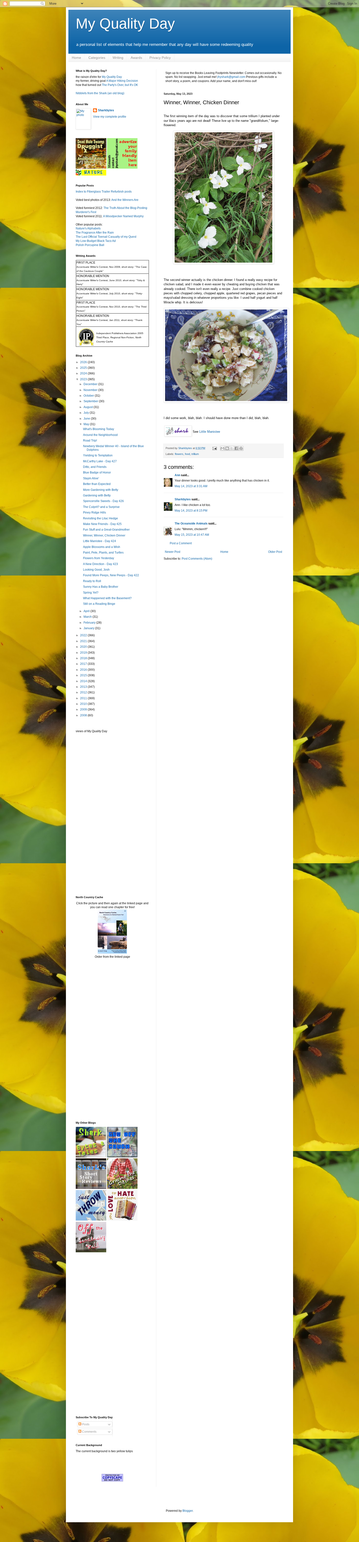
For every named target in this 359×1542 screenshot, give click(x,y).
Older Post (275, 552)
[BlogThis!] (227, 448)
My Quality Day (125, 23)
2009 (84, 709)
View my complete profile (109, 116)
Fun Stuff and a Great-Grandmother (106, 529)
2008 (84, 715)
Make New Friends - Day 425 (102, 524)
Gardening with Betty (97, 495)
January (89, 628)
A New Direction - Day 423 (100, 564)
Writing (118, 58)
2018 (84, 658)
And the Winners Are (124, 200)
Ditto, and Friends (94, 467)
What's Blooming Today (98, 429)
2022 (84, 635)
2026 (84, 362)
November (91, 390)
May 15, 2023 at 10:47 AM (192, 534)
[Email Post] (214, 448)
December (91, 384)
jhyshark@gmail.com (231, 77)
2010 (84, 704)
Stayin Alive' (91, 478)
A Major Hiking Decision (122, 80)
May (87, 424)
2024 (84, 373)
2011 (84, 698)
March (88, 616)
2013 (84, 687)
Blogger (187, 1510)
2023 (84, 379)
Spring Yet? (90, 592)
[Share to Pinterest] (241, 448)
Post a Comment (181, 543)
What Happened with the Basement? (107, 598)
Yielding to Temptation (98, 455)
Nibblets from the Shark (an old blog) (100, 93)
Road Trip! (90, 440)
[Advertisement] (90, 814)
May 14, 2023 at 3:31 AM (191, 486)
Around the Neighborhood (100, 435)
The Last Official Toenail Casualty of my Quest (106, 236)
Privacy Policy (160, 58)
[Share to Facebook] (236, 448)
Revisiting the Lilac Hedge (100, 518)
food (187, 453)
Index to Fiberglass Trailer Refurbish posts (104, 191)
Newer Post (172, 552)
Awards (136, 58)
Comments (88, 1431)
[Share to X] (231, 448)
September (91, 401)
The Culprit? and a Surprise (101, 507)
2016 (84, 669)
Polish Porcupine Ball (90, 245)
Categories (96, 58)
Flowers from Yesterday (98, 558)
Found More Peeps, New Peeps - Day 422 (111, 575)
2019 (84, 652)
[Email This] (222, 448)
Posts (85, 1424)
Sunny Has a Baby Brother (100, 586)
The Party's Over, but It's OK (120, 85)
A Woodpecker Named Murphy (123, 216)
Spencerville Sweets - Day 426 (103, 501)
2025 (84, 368)
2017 (84, 664)
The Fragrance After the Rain (95, 232)
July (87, 412)
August (89, 407)
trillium (195, 453)
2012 (84, 692)
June (87, 418)
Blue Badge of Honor (97, 472)
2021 (84, 641)
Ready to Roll (92, 581)
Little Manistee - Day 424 (99, 541)
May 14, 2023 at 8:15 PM (191, 510)
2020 (84, 646)
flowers (179, 453)
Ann (177, 475)
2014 (84, 681)
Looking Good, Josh (96, 569)
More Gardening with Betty (100, 490)
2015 (84, 675)
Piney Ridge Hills (94, 512)
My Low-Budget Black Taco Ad (96, 241)
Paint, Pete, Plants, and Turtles (103, 552)
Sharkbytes (183, 499)
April (87, 611)
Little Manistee (209, 431)
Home (76, 58)
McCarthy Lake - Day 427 (100, 461)
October (89, 395)
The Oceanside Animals (191, 523)
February (90, 622)
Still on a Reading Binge (99, 604)
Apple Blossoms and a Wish (101, 547)
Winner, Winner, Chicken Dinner (104, 535)
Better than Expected (97, 484)
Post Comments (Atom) (197, 558)
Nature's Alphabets (88, 228)
